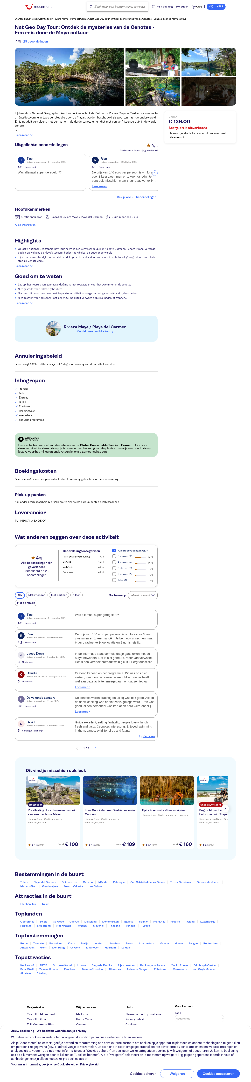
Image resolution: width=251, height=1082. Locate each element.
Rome (24, 943)
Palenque (119, 882)
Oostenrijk (27, 921)
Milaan (179, 943)
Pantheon (70, 969)
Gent (43, 947)
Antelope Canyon (137, 969)
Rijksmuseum (126, 965)
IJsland (190, 921)
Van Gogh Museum (204, 969)
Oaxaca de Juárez (208, 882)
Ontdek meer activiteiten (93, 331)
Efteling (41, 973)
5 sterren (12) (125, 556)
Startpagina (21, 18)
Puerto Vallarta (73, 886)
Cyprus (74, 921)
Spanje (143, 921)
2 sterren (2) (125, 574)
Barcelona (55, 943)
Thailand (114, 925)
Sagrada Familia (102, 965)
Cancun (88, 882)
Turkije (145, 925)
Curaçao (58, 921)
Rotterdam (210, 943)
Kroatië (175, 921)
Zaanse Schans (48, 969)
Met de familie (26, 602)
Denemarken (110, 921)
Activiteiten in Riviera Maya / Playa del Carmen (63, 18)
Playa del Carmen (45, 882)
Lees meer (22, 135)
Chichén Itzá (28, 904)
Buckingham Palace (152, 965)
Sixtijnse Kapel (62, 965)
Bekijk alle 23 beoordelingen (136, 197)
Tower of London (92, 969)
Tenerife (38, 943)
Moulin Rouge (179, 965)
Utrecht (75, 947)
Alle (19, 595)
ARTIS (43, 965)
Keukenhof (27, 965)
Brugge (193, 943)
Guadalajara (50, 886)
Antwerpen (27, 947)
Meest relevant (140, 595)
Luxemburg (207, 921)
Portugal (81, 925)
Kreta (71, 943)
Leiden (125, 947)
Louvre (81, 965)
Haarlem (110, 947)
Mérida (102, 882)
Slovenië (98, 925)
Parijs (84, 943)
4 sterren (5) (125, 562)
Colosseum (180, 969)
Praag (129, 943)
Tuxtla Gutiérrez (180, 882)
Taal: (178, 1013)
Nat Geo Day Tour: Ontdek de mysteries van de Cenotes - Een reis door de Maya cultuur (138, 18)
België (43, 921)
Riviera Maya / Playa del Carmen (95, 327)
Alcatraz (25, 973)
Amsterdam (146, 943)
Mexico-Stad (28, 886)
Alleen (76, 595)
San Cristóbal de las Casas (147, 882)
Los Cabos (95, 886)
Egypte (128, 921)
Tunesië (131, 925)
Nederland (44, 925)
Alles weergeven (25, 224)
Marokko (26, 925)
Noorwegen (63, 925)
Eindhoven (92, 947)
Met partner (59, 595)
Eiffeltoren (160, 969)
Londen (98, 943)
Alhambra (114, 969)
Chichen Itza (69, 882)
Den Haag (58, 947)
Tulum (24, 882)
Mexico (33, 18)
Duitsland (90, 921)
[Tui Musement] (41, 7)
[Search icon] (91, 6)
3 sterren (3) (125, 568)
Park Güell (27, 969)
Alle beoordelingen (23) (133, 550)
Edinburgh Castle (204, 965)
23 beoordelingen (35, 41)
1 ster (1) (122, 580)
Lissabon (114, 943)
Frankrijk (159, 921)
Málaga (164, 943)
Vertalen (149, 736)
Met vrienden (36, 595)
